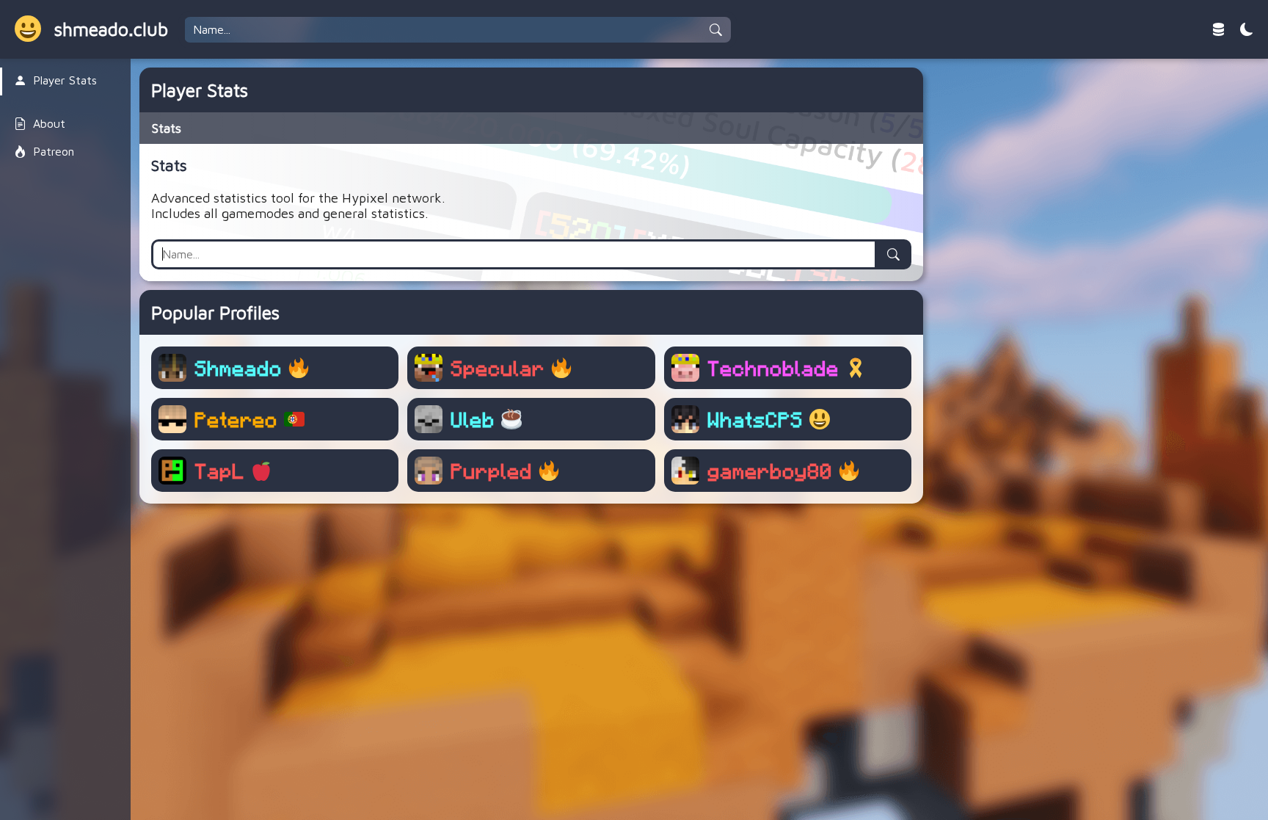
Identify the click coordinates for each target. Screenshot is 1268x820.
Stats (166, 128)
